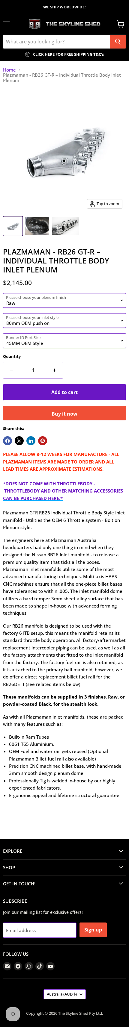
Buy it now (64, 414)
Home (9, 69)
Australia (62, 994)
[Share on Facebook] (7, 440)
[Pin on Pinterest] (42, 440)
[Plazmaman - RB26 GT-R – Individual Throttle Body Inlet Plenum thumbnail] (12, 226)
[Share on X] (19, 440)
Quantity (12, 356)
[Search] (118, 42)
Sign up (93, 929)
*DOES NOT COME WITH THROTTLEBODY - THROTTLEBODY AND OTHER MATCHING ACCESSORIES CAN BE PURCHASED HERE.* (63, 491)
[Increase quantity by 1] (54, 370)
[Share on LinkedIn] (30, 440)
